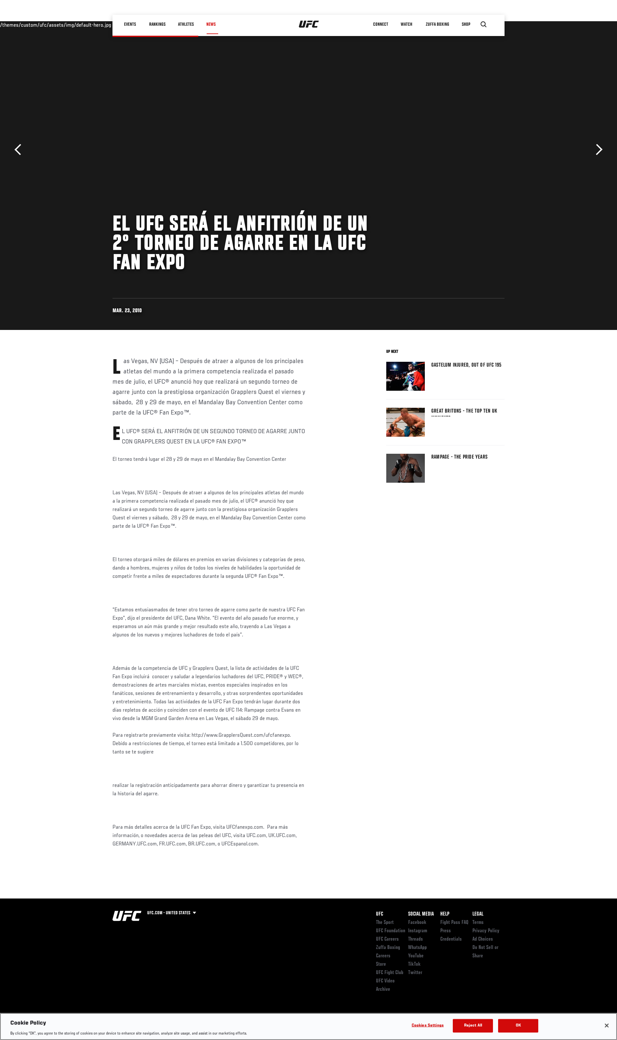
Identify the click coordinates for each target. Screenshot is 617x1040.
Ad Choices (482, 939)
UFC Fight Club (389, 973)
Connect (380, 24)
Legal (477, 914)
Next (597, 149)
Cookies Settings (428, 1025)
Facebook (417, 923)
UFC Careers (387, 939)
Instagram (417, 931)
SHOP (466, 24)
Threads (415, 939)
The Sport (385, 923)
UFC (379, 914)
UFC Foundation (390, 931)
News (211, 24)
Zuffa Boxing (437, 24)
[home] (309, 24)
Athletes (186, 24)
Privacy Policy (485, 931)
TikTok (414, 964)
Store (381, 964)
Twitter (415, 973)
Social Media (421, 914)
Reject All (473, 1025)
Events (130, 24)
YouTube (416, 956)
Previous (20, 149)
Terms (478, 923)
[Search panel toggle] (483, 24)
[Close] (607, 1025)
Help (444, 914)
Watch (406, 24)
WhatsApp (417, 948)
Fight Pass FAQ (454, 923)
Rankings (157, 24)
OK (518, 1025)
